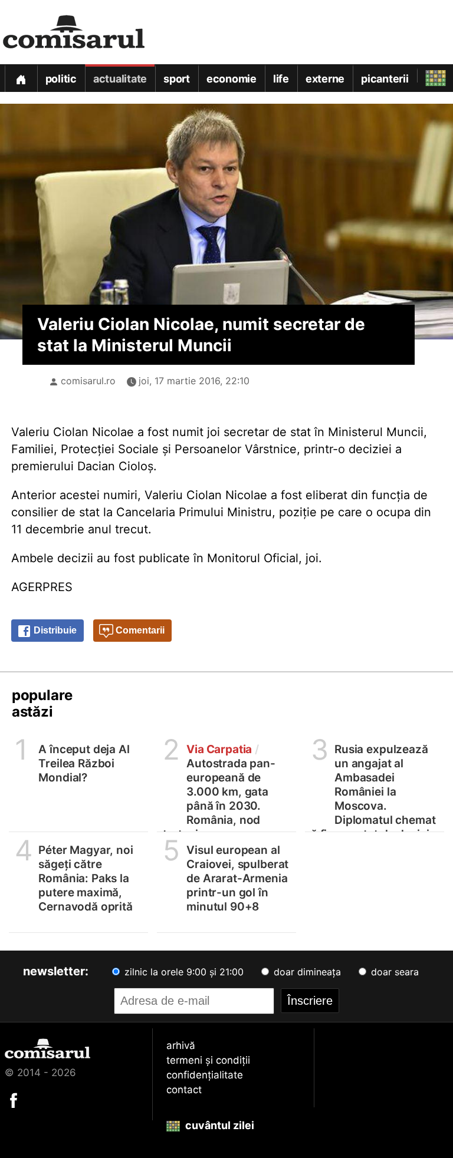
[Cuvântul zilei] (425, 75)
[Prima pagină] (21, 78)
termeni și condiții (208, 1060)
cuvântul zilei (218, 1125)
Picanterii (385, 78)
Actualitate (120, 78)
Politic (61, 78)
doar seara (393, 972)
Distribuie (54, 630)
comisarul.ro (88, 381)
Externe (325, 78)
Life (281, 78)
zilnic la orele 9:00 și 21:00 (183, 972)
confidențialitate (204, 1075)
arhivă (180, 1045)
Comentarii (139, 630)
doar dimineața (306, 972)
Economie (231, 78)
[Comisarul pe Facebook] (13, 1100)
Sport (176, 78)
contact (184, 1090)
